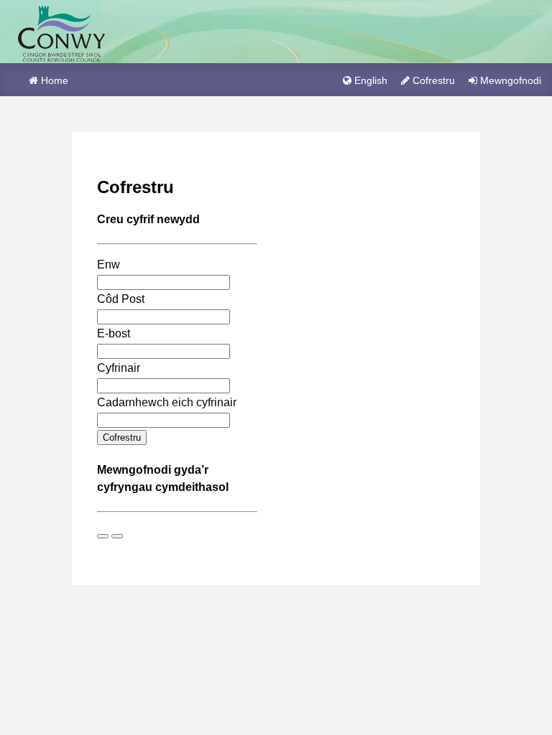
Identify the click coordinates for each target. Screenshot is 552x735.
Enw (108, 264)
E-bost (113, 333)
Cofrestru (434, 80)
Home (54, 80)
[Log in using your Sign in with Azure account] (103, 536)
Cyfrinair (118, 368)
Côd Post (120, 299)
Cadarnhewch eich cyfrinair (166, 402)
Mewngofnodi (510, 80)
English (370, 80)
